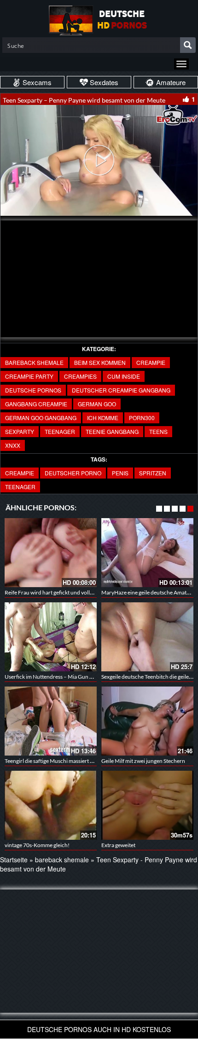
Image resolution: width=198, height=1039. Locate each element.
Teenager (20, 487)
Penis (120, 473)
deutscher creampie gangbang (121, 390)
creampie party (29, 376)
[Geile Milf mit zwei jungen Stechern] (147, 721)
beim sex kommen (100, 362)
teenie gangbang (112, 431)
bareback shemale (34, 362)
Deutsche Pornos (33, 390)
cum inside (123, 376)
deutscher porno (73, 473)
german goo (97, 404)
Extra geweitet (118, 845)
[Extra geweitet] (147, 805)
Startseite (14, 859)
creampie (150, 362)
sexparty (19, 431)
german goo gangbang (40, 417)
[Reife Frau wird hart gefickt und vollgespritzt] (51, 552)
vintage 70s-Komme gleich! (37, 845)
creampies (80, 376)
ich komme (102, 417)
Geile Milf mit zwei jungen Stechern (143, 760)
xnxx (12, 445)
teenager (60, 431)
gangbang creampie (36, 404)
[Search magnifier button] (188, 45)
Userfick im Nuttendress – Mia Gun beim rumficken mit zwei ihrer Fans (89, 676)
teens (158, 431)
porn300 (142, 417)
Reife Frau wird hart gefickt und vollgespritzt (58, 592)
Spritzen (152, 473)
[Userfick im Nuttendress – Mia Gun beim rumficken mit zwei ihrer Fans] (51, 636)
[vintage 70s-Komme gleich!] (51, 805)
